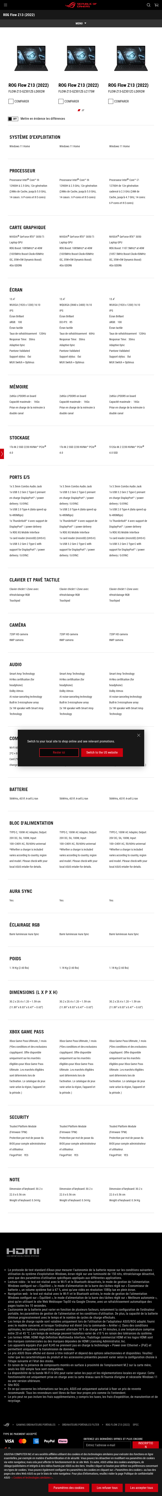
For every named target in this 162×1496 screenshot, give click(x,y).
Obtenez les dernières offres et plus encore (113, 1439)
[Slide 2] (83, 110)
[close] (138, 735)
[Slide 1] (79, 110)
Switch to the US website (102, 752)
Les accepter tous (141, 1488)
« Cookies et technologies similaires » (32, 1477)
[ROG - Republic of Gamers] (81, 5)
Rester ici (59, 752)
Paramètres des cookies (69, 1488)
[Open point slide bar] (2, 454)
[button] (5, 5)
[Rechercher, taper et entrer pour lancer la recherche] (148, 5)
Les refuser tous (107, 1488)
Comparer (21, 101)
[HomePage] (6, 1425)
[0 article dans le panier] (156, 5)
